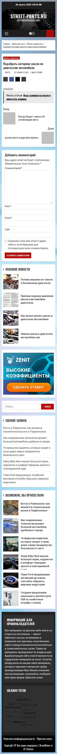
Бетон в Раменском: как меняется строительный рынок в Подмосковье (10, 507)
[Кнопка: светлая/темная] (32, 33)
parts (8, 72)
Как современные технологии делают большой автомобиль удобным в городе (10, 525)
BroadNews (45, 745)
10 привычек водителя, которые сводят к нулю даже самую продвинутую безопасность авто (26, 451)
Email (8, 217)
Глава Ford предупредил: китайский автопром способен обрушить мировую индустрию (26, 479)
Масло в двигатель (11, 58)
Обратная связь (44, 739)
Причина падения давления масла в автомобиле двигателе (10, 299)
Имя (8, 206)
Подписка (50, 33)
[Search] (41, 33)
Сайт (7, 229)
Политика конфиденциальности (19, 739)
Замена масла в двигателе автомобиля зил (10, 336)
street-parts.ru (28, 16)
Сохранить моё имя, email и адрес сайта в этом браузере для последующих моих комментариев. (28, 245)
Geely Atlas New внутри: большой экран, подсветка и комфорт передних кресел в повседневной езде (26, 465)
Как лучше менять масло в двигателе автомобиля (10, 318)
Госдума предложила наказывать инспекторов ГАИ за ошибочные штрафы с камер (10, 598)
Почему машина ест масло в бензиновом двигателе (10, 281)
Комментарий (13, 168)
